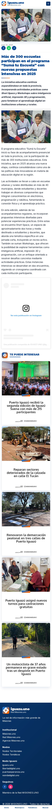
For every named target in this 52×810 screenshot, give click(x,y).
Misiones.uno (9, 733)
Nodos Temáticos (11, 754)
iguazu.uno (8, 765)
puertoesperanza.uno (13, 772)
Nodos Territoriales (12, 751)
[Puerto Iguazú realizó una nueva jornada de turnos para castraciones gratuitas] (26, 589)
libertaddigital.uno (11, 768)
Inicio (6, 808)
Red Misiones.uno (11, 737)
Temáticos (32, 808)
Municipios (19, 808)
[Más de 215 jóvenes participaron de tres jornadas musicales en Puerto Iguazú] (26, 393)
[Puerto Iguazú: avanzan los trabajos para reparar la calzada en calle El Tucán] (26, 458)
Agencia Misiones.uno (13, 740)
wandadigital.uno (10, 775)
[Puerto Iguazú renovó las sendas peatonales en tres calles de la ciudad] (26, 524)
